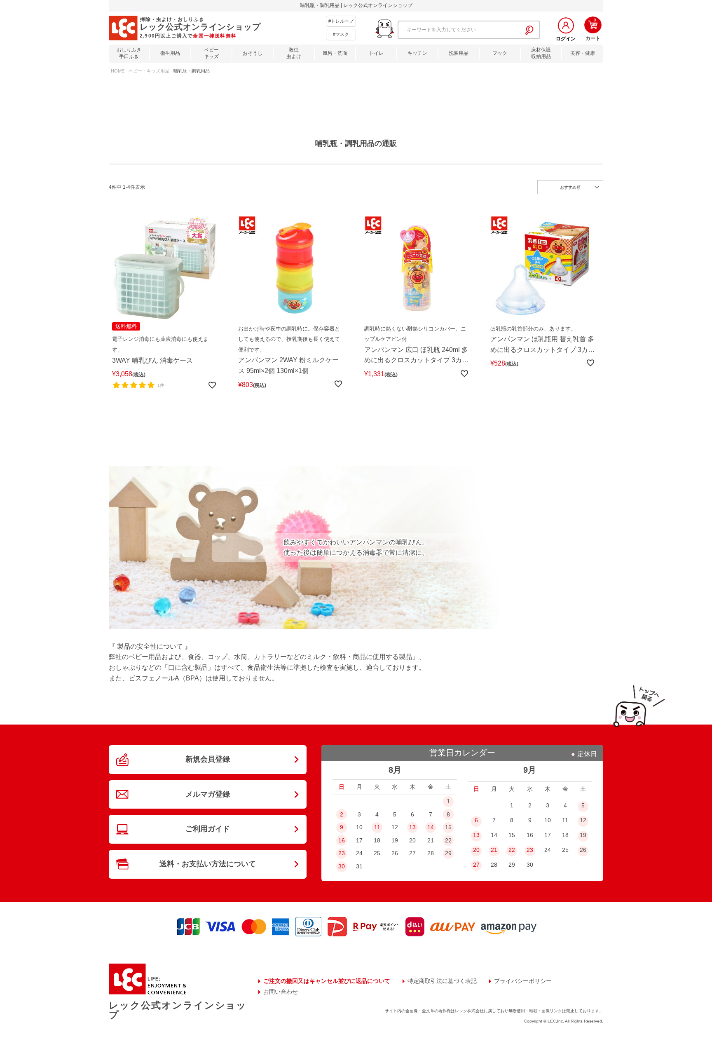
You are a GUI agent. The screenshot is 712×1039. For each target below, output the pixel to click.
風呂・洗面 (335, 53)
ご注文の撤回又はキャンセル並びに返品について (326, 981)
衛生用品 (170, 53)
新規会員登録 (207, 759)
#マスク (341, 34)
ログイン (566, 39)
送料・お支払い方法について (207, 864)
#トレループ (341, 21)
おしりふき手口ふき (129, 53)
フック (499, 53)
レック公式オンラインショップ (177, 1010)
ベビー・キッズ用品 (149, 70)
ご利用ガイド (207, 829)
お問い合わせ (280, 991)
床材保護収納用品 (541, 53)
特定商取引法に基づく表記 (442, 981)
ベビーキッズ (211, 53)
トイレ (376, 53)
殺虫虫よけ (293, 53)
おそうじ (252, 53)
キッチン (417, 53)
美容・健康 (582, 53)
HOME (117, 70)
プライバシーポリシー (523, 981)
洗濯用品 (458, 53)
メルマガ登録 (207, 794)
